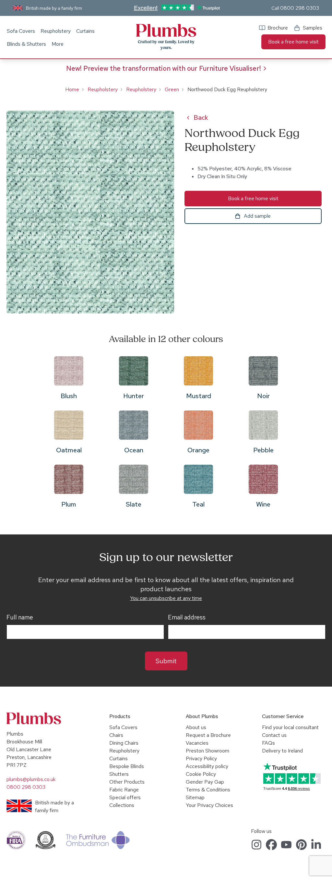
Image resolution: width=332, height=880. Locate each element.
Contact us (274, 735)
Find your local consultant (290, 727)
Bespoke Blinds (126, 766)
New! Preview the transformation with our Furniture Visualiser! (163, 68)
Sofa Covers (21, 31)
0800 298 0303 (299, 8)
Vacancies (197, 742)
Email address (187, 617)
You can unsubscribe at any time (166, 598)
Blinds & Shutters (26, 44)
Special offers (125, 797)
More (58, 44)
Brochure (277, 27)
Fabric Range (124, 789)
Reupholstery (56, 31)
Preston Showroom (207, 750)
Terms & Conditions (208, 789)
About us (196, 727)
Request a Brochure (208, 735)
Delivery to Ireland (282, 750)
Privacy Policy (201, 758)
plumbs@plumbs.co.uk (30, 779)
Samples (312, 27)
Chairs (116, 735)
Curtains (85, 31)
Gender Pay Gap (205, 781)
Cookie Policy (201, 774)
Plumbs (166, 30)
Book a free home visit (293, 41)
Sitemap (195, 797)
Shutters (119, 774)
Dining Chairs (123, 742)
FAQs (268, 742)
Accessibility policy (207, 766)
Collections (121, 805)
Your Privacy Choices (209, 805)
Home (72, 89)
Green (172, 89)
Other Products (127, 781)
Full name (19, 617)
